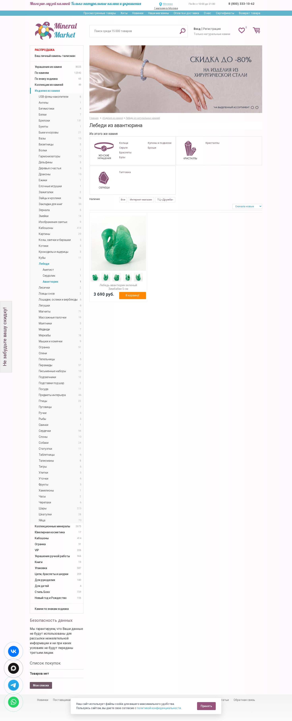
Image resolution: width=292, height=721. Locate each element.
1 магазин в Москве (166, 8)
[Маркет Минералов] (56, 29)
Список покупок (45, 663)
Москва (168, 3)
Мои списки (41, 685)
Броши (152, 147)
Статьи (224, 700)
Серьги (123, 147)
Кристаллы (212, 142)
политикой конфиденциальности (159, 708)
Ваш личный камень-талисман (55, 55)
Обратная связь (244, 700)
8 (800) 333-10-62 (241, 4)
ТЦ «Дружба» (165, 199)
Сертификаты (225, 13)
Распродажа (44, 50)
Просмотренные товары (100, 13)
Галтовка (125, 172)
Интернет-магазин (141, 199)
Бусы (122, 157)
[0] (241, 30)
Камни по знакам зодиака (52, 608)
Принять (206, 706)
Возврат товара (249, 13)
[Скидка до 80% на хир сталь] (175, 79)
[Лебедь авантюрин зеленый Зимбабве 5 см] (118, 243)
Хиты (124, 13)
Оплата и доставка (186, 13)
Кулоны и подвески (159, 142)
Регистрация (212, 28)
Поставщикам (62, 700)
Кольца (123, 142)
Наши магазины (158, 13)
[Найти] (183, 31)
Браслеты (125, 152)
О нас (207, 13)
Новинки (137, 13)
